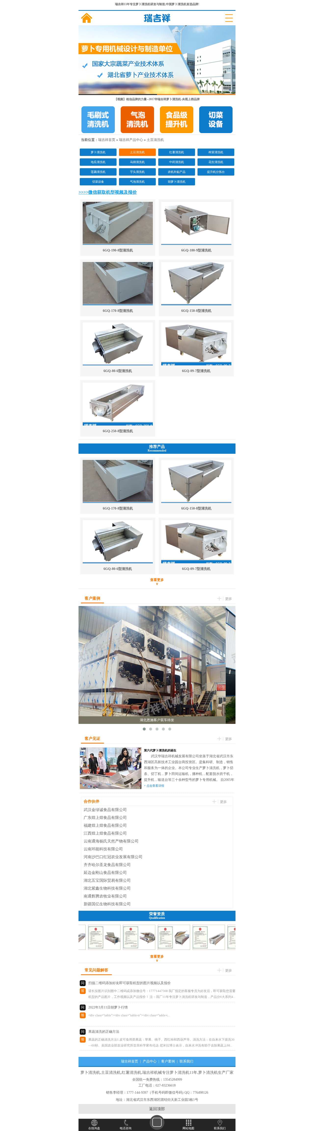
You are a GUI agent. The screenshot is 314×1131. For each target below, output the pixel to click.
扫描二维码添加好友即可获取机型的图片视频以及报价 (129, 983)
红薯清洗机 (176, 152)
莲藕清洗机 (98, 172)
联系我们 (186, 1061)
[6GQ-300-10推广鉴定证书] (163, 948)
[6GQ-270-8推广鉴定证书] (93, 948)
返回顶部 (157, 1109)
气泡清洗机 (137, 181)
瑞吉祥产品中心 (131, 140)
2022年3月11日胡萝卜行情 (108, 1007)
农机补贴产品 (176, 172)
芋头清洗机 (137, 172)
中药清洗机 (176, 162)
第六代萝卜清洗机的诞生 (160, 750)
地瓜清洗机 (98, 162)
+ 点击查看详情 (154, 785)
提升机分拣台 (216, 172)
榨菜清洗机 (216, 152)
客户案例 (168, 1061)
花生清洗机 (216, 162)
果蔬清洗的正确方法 (103, 1032)
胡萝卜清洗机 (176, 181)
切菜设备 (98, 181)
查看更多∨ (157, 582)
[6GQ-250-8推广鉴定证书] (198, 948)
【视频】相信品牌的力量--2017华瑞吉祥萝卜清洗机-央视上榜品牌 (157, 99)
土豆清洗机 (155, 140)
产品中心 (150, 1061)
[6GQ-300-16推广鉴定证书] (128, 948)
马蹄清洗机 (137, 162)
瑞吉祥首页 (106, 140)
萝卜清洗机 (98, 152)
